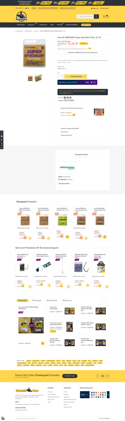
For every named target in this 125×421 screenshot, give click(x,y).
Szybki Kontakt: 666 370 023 (67, 8)
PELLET (58, 360)
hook (74, 360)
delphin (69, 360)
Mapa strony (51, 399)
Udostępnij (65, 98)
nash (82, 365)
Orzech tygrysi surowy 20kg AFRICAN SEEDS (56, 323)
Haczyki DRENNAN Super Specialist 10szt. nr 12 (100, 210)
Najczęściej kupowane (53, 397)
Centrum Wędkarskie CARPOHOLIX (48, 8)
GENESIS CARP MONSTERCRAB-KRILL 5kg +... (87, 340)
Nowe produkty (52, 394)
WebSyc (107, 418)
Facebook (24, 8)
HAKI (79, 360)
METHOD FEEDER (51, 360)
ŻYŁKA (100, 360)
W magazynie (62, 179)
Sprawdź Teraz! (70, 376)
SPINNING (95, 360)
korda (32, 365)
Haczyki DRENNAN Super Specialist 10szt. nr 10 (81, 210)
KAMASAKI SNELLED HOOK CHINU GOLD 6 (42, 255)
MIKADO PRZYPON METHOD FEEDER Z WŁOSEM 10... (61, 256)
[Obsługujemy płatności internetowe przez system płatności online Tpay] (95, 394)
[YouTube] (1, 136)
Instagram (28, 8)
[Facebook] (1, 132)
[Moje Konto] (1, 147)
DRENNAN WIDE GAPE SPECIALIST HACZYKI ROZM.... (81, 256)
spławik (84, 360)
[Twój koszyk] (1, 144)
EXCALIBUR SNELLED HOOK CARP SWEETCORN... (100, 256)
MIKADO (29, 360)
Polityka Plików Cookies (70, 399)
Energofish (39, 258)
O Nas (65, 391)
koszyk (19, 365)
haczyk (56, 365)
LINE (89, 360)
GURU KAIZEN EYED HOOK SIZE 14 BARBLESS (22, 256)
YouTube (26, 8)
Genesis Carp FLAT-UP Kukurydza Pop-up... (72, 108)
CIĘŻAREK (71, 365)
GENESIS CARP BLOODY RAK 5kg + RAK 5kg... (55, 340)
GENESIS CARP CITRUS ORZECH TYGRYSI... (87, 323)
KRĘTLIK (77, 365)
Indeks (60, 176)
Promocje (50, 391)
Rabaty (34, 8)
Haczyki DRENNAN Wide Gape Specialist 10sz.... (24, 210)
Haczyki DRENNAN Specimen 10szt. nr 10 (62, 209)
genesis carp (36, 360)
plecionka (26, 365)
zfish (65, 365)
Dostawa (66, 394)
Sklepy (49, 402)
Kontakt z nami (68, 407)
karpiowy (38, 365)
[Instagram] (1, 140)
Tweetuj (67, 98)
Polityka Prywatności (69, 402)
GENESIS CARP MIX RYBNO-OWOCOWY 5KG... (86, 309)
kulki (44, 365)
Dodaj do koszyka (76, 76)
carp (63, 360)
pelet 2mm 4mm (90, 365)
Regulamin (66, 397)
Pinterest (70, 98)
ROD (61, 365)
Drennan (59, 212)
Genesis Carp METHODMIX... (54, 308)
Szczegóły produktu (81, 154)
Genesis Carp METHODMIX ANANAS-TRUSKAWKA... (28, 308)
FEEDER (43, 360)
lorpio (50, 365)
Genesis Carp (21, 310)
